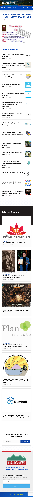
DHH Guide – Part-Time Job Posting (13, 173)
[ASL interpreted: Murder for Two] (16, 227)
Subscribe (25, 441)
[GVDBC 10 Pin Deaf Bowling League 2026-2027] (28, 56)
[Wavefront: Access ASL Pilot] (28, 85)
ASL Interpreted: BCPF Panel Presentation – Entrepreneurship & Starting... (13, 134)
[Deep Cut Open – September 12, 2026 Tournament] (16, 295)
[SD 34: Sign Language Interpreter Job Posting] (28, 94)
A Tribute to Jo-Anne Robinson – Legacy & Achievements (14, 276)
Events (5, 241)
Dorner (3, 58)
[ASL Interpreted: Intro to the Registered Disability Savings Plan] (16, 330)
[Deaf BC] (5, 20)
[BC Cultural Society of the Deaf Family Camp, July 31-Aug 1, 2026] (28, 115)
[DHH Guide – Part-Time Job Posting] (28, 174)
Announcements (7, 414)
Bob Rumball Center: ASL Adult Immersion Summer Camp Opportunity (12, 104)
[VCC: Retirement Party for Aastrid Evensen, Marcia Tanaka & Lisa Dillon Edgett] (28, 192)
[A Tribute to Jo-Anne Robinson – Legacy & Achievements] (16, 261)
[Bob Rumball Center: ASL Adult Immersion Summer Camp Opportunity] (28, 104)
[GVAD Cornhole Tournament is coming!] (28, 144)
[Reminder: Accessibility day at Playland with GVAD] (28, 183)
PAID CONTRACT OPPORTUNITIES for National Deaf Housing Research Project (13, 65)
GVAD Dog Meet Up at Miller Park (12, 152)
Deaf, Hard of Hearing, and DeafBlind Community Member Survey (11, 163)
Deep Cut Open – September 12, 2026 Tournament (16, 311)
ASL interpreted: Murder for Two (14, 243)
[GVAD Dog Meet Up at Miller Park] (28, 154)
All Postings (6, 274)
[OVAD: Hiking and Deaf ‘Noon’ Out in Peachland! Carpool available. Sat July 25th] (28, 76)
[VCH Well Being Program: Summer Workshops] (28, 124)
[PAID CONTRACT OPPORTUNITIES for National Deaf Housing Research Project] (28, 65)
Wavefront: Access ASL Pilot (11, 84)
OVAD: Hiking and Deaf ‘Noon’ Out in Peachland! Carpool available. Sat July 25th (16, 380)
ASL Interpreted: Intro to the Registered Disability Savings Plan (15, 345)
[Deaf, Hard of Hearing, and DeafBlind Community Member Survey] (28, 163)
